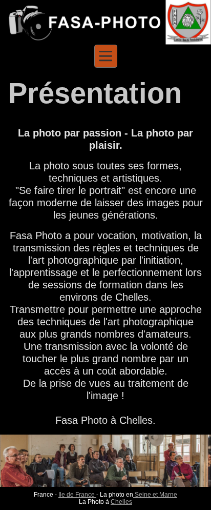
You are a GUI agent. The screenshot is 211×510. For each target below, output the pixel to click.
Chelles (121, 501)
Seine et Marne (155, 494)
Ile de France (77, 494)
